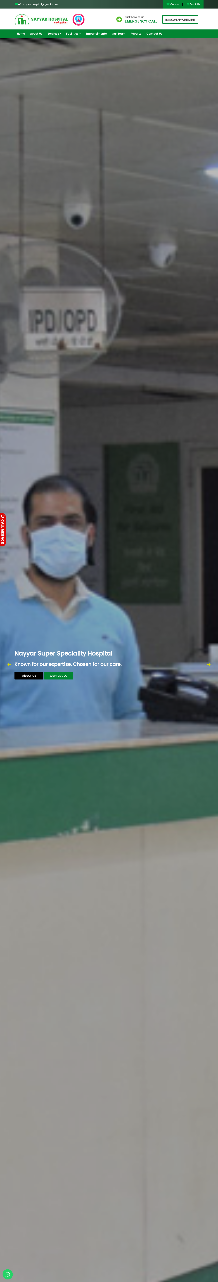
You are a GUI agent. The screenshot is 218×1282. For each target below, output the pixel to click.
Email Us (194, 4)
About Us (36, 33)
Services (53, 33)
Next (208, 665)
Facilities (72, 33)
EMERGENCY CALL (141, 21)
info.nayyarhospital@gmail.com (38, 4)
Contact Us (154, 33)
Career (174, 4)
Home (21, 33)
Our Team (119, 33)
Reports (136, 33)
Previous (9, 665)
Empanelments (96, 33)
